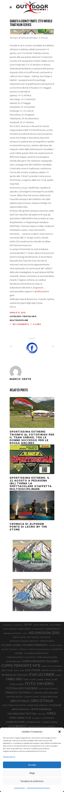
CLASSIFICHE (56, 649)
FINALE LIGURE (51, 679)
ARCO (25, 633)
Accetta (32, 765)
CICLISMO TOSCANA (9, 649)
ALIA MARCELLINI (38, 629)
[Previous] (18, 346)
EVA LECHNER (41, 674)
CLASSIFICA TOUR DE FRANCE (38, 649)
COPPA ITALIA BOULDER (47, 657)
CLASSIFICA (22, 649)
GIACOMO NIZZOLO (14, 697)
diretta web (41, 291)
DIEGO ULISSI (19, 670)
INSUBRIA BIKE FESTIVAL (22, 713)
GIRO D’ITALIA (41, 701)
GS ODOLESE (55, 705)
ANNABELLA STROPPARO (12, 633)
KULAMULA (36, 718)
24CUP (27, 624)
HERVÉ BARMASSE (41, 709)
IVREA (51, 713)
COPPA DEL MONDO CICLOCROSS (20, 657)
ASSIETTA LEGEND (19, 637)
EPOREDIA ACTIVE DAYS (15, 675)
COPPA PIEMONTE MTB (20, 665)
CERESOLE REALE (46, 641)
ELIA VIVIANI (32, 670)
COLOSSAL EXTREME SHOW (36, 653)
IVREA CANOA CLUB (20, 717)
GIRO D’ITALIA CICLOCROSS (14, 705)
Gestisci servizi (9, 756)
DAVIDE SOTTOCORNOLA (51, 666)
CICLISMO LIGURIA (11, 645)
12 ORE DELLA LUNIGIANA (12, 625)
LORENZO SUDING (50, 722)
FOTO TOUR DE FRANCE (48, 689)
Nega (32, 773)
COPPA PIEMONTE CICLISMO (40, 661)
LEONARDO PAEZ (33, 722)
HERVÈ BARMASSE (20, 709)
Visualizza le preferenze (32, 781)
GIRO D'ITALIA (19, 701)
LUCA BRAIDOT (17, 726)
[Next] (46, 346)
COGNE (19, 653)
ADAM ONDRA (24, 629)
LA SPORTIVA (48, 718)
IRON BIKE (42, 714)
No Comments (21, 324)
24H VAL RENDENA (10, 629)
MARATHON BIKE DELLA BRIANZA (41, 726)
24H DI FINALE (55, 625)
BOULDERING (45, 637)
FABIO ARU (14, 679)
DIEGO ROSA (7, 670)
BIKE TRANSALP (33, 637)
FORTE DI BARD (17, 684)
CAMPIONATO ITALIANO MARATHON (23, 641)
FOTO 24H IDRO (39, 683)
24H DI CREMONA (40, 625)
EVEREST (58, 675)
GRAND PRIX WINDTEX (37, 705)
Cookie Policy (19, 788)
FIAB (26, 679)
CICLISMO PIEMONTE (34, 644)
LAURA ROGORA (15, 721)
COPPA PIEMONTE (13, 661)
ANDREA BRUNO (53, 629)
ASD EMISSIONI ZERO (44, 633)
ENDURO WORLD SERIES (52, 670)
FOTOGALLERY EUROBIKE (22, 688)
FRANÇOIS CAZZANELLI (19, 692)
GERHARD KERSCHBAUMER (46, 693)
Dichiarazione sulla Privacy (38, 788)
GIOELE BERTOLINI (48, 696)
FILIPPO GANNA (36, 679)
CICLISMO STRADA (55, 645)
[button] (59, 731)
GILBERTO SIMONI (31, 697)
